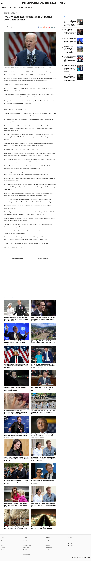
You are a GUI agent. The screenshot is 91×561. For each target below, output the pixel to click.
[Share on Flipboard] (46, 27)
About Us (25, 540)
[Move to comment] (55, 27)
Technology (20, 7)
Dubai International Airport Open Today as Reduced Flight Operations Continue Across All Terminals (43, 528)
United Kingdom (49, 547)
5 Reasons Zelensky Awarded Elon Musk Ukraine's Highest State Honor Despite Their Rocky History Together (16, 389)
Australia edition (84, 7)
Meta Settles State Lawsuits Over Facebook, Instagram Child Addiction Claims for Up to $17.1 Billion (43, 319)
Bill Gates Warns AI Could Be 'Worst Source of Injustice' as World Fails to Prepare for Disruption (16, 342)
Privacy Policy (26, 547)
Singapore (48, 545)
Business (4, 7)
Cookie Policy (26, 549)
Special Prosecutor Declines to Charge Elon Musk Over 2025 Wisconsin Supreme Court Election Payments (16, 435)
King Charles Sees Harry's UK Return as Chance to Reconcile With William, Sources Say (42, 389)
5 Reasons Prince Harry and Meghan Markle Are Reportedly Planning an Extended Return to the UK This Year (43, 459)
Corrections (25, 552)
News (9, 7)
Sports (14, 7)
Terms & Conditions (27, 545)
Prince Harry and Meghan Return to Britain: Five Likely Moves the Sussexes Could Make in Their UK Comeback (43, 366)
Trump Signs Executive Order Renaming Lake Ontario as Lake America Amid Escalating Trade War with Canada (43, 435)
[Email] (52, 27)
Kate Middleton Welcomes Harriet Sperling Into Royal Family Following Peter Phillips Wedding (15, 505)
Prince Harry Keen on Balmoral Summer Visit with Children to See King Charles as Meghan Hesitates (16, 482)
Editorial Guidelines (43, 258)
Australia (47, 540)
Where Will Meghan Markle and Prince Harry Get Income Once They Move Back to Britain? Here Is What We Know (16, 319)
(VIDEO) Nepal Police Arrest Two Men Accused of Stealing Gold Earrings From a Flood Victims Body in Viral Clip (15, 412)
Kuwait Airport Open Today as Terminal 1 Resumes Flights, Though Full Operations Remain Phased (15, 528)
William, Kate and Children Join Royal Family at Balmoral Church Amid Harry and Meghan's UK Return (16, 459)
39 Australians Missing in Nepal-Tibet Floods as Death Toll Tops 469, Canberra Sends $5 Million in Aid (43, 412)
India (46, 543)
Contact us (25, 543)
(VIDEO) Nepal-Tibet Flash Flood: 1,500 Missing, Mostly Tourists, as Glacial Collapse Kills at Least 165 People (43, 342)
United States (48, 549)
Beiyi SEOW (8, 26)
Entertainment (28, 7)
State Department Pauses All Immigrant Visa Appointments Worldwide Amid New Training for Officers (16, 366)
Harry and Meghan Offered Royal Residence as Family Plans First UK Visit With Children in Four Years (43, 505)
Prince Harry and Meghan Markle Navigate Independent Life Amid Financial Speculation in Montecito (43, 482)
